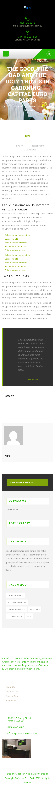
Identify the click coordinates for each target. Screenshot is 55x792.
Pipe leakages (15, 616)
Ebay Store (11, 700)
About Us (10, 687)
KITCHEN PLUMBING (17, 602)
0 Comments (30, 149)
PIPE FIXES (35, 609)
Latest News (38, 145)
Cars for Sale (12, 696)
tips (29, 616)
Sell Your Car (12, 691)
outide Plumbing (16, 609)
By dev (19, 145)
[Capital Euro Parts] (27, 7)
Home (7, 106)
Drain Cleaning (15, 595)
